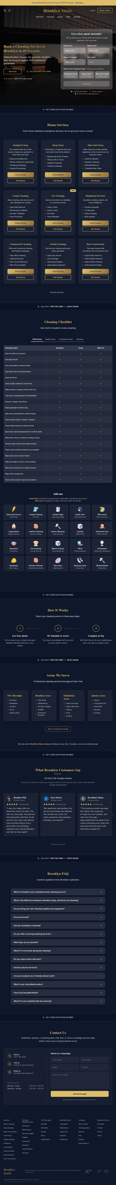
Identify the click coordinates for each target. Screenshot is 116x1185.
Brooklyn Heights (28, 1133)
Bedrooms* (68, 46)
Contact (77, 17)
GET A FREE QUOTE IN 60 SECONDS (59, 110)
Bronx (12, 710)
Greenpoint (26, 1141)
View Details (20, 175)
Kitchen (79, 339)
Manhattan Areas (69, 697)
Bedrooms (37, 339)
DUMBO (25, 1137)
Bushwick (25, 1145)
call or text (40, 71)
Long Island (64, 1124)
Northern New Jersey (40, 744)
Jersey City (63, 1132)
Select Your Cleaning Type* (84, 69)
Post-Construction (10, 1159)
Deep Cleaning (9, 1128)
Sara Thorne (56, 797)
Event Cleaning (9, 1155)
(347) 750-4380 (56, 306)
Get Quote (20, 180)
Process (50, 17)
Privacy (99, 1132)
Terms (99, 1135)
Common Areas (66, 339)
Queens (13, 706)
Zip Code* (91, 57)
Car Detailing (8, 1147)
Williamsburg (26, 1130)
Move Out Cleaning (10, 1132)
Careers (81, 1139)
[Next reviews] (112, 815)
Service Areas (83, 1124)
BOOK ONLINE (72, 306)
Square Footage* (70, 57)
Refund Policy (106, 1171)
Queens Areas (98, 695)
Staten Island (14, 713)
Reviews (81, 1132)
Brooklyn (13, 700)
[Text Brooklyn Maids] (9, 10)
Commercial (8, 1135)
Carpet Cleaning (9, 1139)
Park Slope (26, 1126)
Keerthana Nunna (95, 797)
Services (39, 17)
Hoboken (63, 1135)
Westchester (64, 1128)
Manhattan (14, 703)
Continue (86, 84)
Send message (79, 1094)
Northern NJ (64, 1139)
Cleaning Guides (84, 1128)
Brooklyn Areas (43, 695)
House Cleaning (9, 1124)
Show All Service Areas (58, 729)
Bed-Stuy (25, 1153)
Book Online (105, 10)
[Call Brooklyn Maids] (5, 10)
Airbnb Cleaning (9, 1151)
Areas (60, 17)
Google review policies (58, 785)
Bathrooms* (92, 46)
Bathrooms (50, 339)
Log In (92, 10)
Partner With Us (84, 1143)
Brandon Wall (20, 797)
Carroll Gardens (27, 1149)
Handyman (7, 1143)
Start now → (78, 3)
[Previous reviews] (4, 815)
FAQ (68, 17)
